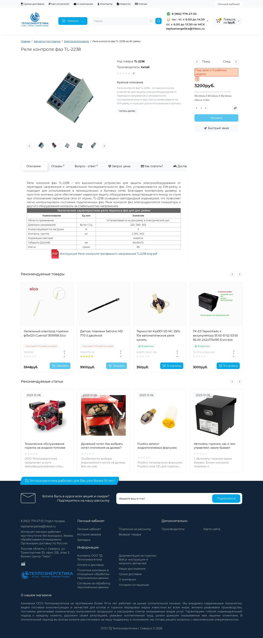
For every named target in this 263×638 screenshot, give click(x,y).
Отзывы (57, 166)
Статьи (142, 3)
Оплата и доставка (90, 565)
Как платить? (153, 166)
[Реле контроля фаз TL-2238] (53, 145)
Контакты (106, 3)
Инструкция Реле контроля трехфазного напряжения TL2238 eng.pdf (108, 254)
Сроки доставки (33, 3)
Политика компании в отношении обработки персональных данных (93, 574)
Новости (125, 3)
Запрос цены (121, 166)
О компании (84, 3)
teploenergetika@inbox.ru (38, 526)
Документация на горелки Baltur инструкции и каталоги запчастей (137, 559)
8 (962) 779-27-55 (184, 14)
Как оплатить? (59, 3)
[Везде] (151, 21)
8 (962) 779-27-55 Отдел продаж (43, 521)
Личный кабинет (229, 4)
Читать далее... (128, 110)
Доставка (184, 166)
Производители (173, 529)
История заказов (89, 534)
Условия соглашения (134, 585)
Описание (33, 166)
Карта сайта (211, 529)
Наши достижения (132, 568)
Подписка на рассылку (135, 529)
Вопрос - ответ (86, 166)
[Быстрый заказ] (47, 353)
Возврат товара (130, 534)
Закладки (83, 540)
